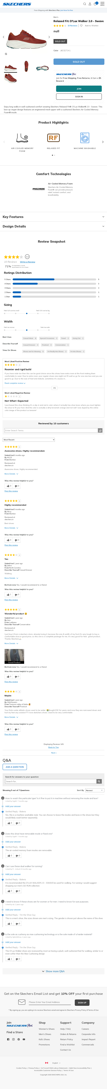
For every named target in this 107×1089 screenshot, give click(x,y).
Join (9, 1022)
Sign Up (82, 1002)
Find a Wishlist (67, 1044)
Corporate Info (88, 1034)
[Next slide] (49, 37)
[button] (11, 67)
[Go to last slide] (3, 37)
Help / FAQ (65, 1029)
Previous (5, 142)
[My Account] (90, 4)
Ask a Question (15, 767)
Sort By (80, 790)
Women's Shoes (47, 1029)
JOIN (79, 88)
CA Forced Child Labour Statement (54, 1068)
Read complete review (14, 383)
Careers (85, 1029)
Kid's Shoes (44, 1039)
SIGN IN (79, 96)
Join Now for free (66, 10)
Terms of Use (93, 1010)
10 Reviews (72, 25)
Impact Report (88, 1039)
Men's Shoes (45, 1034)
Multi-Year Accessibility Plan (79, 1068)
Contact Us (65, 1049)
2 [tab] (54, 155)
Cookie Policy (21, 1068)
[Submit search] (99, 781)
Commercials (88, 1044)
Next (102, 142)
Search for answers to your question (22, 777)
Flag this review (11, 491)
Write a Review (27, 262)
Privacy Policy (80, 1010)
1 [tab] (52, 155)
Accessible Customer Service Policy (47, 1070)
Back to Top (53, 747)
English (55, 1063)
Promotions (44, 1044)
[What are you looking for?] (85, 3)
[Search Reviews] (100, 430)
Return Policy (66, 1039)
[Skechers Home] (17, 4)
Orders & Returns (68, 1034)
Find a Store (15, 1032)
